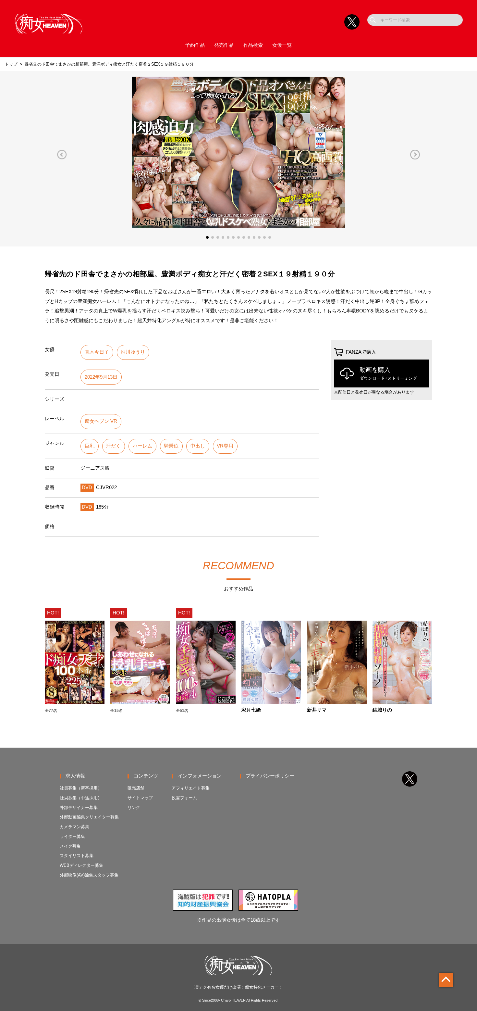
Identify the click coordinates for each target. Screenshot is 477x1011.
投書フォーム (184, 797)
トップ (11, 64)
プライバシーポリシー (270, 775)
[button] (62, 154)
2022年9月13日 (101, 377)
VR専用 (225, 446)
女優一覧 (282, 45)
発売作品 (224, 45)
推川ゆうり (133, 352)
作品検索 (253, 45)
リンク (134, 807)
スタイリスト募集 (76, 855)
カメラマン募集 (74, 826)
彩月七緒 (251, 710)
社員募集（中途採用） (81, 797)
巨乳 (89, 446)
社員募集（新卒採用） (81, 788)
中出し (197, 446)
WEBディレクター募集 (81, 865)
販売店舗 (136, 788)
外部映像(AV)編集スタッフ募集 (89, 875)
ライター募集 (72, 836)
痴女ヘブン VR (101, 421)
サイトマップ (140, 797)
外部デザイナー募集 (79, 807)
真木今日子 (97, 352)
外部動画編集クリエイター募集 (89, 817)
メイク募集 (70, 846)
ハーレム (142, 446)
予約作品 (195, 45)
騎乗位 (171, 446)
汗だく (113, 446)
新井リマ (316, 710)
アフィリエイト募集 (191, 788)
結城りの (382, 710)
